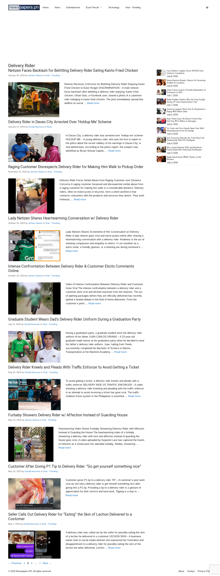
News (57, 7)
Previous (14, 563)
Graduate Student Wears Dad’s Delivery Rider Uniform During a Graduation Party (74, 319)
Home (46, 7)
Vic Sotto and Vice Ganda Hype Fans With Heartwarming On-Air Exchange (185, 129)
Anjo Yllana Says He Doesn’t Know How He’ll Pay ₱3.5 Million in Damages (184, 120)
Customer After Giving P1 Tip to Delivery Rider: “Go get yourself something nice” (74, 466)
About (181, 571)
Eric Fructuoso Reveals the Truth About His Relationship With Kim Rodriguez (185, 139)
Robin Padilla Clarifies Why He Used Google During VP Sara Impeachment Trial (186, 100)
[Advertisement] (110, 37)
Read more (93, 103)
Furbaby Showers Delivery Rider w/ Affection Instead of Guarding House (68, 415)
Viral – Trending (133, 7)
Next (47, 563)
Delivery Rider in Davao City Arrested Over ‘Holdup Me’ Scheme (59, 122)
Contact (191, 571)
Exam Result (92, 7)
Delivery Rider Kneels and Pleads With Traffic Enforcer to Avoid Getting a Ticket (73, 367)
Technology (113, 7)
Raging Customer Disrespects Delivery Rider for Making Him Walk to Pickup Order (75, 167)
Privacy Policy (205, 571)
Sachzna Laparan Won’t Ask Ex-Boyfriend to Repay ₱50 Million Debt (186, 110)
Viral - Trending (52, 75)
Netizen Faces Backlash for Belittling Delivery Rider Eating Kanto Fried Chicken (73, 70)
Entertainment (73, 7)
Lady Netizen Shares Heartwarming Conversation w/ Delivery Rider (63, 218)
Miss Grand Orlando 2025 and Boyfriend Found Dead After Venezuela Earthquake (184, 148)
